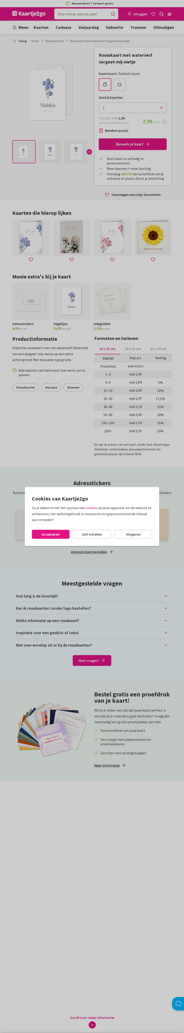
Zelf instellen (92, 534)
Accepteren (51, 534)
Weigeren (133, 534)
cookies (91, 507)
